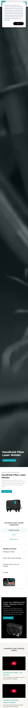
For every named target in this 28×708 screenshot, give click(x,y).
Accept (18, 23)
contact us (6, 491)
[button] (14, 552)
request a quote (9, 460)
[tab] (14, 530)
